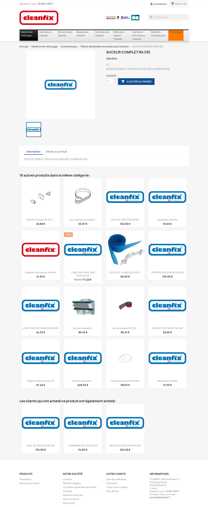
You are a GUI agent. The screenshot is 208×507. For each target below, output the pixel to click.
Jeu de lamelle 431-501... (125, 328)
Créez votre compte (116, 487)
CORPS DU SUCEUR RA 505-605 (167, 272)
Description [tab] (33, 151)
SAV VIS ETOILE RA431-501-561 (167, 328)
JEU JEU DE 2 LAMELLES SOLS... (125, 272)
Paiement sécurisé (72, 495)
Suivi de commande (116, 479)
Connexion (112, 483)
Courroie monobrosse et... (83, 219)
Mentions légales (72, 483)
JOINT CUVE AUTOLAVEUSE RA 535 (40, 328)
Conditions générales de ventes (80, 487)
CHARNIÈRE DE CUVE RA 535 (82, 445)
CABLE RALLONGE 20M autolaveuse (83, 274)
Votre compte (116, 474)
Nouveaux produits (29, 483)
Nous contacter (71, 499)
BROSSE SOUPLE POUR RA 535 (125, 445)
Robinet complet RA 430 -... (40, 219)
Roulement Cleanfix (167, 219)
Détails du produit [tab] (56, 151)
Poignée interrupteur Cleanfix (40, 272)
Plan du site (69, 503)
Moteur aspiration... (82, 380)
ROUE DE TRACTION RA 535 (125, 219)
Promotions (25, 479)
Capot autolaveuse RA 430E (125, 380)
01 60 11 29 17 (45, 3)
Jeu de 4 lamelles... (83, 328)
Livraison (67, 479)
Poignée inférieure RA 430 (40, 380)
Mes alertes (112, 491)
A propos (67, 491)
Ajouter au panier (136, 81)
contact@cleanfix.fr (160, 497)
